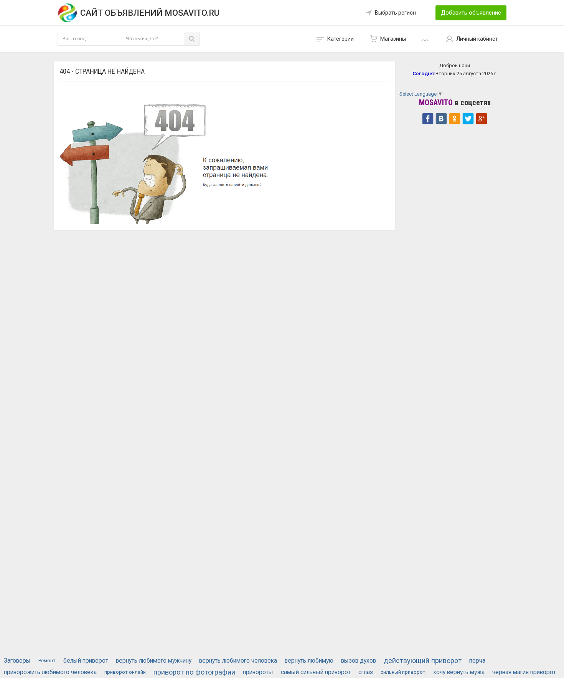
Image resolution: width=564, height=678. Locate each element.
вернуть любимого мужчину (153, 660)
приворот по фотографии (194, 672)
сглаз (365, 672)
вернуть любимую (309, 660)
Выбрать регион (395, 13)
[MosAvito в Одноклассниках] (454, 117)
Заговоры (17, 660)
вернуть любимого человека (238, 660)
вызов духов (358, 660)
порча (477, 660)
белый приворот (85, 660)
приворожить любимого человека (50, 672)
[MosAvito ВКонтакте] (441, 117)
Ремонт (47, 660)
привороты (258, 672)
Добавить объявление (471, 12)
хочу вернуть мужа (459, 672)
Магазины (393, 39)
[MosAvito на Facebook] (428, 117)
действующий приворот (423, 661)
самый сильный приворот (316, 672)
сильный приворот (403, 672)
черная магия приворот (524, 672)
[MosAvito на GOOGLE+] (481, 117)
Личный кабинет (477, 39)
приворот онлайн (125, 672)
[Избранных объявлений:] (425, 39)
